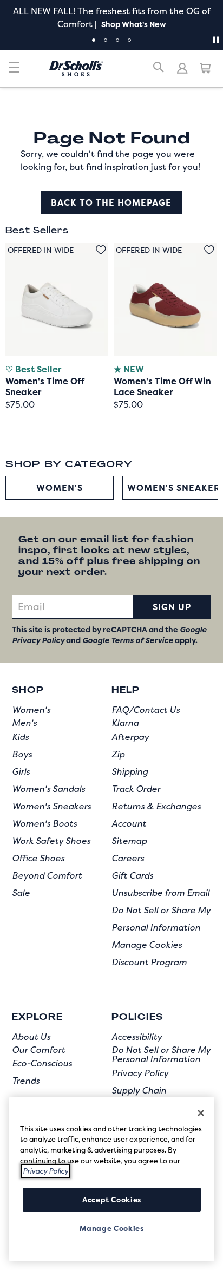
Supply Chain (139, 1090)
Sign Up (172, 607)
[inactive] (14, 71)
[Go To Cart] (206, 68)
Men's (24, 723)
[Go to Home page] (76, 68)
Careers (128, 858)
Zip (118, 754)
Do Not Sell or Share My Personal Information (161, 1054)
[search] (158, 71)
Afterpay (130, 737)
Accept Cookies (111, 1199)
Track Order (136, 789)
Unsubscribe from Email (160, 893)
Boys (22, 754)
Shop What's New (133, 24)
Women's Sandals (48, 789)
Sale (21, 893)
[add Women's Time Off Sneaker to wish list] (101, 250)
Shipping (130, 771)
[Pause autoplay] (215, 40)
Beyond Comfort (47, 875)
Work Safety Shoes (51, 841)
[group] (59, 488)
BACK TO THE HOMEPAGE (111, 202)
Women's (59, 488)
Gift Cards (132, 875)
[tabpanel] (111, 17)
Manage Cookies (147, 945)
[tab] (93, 40)
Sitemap (129, 841)
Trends (26, 1080)
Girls (21, 771)
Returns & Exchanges (156, 806)
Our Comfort (38, 1050)
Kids (20, 737)
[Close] (201, 1113)
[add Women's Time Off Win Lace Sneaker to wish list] (209, 250)
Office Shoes (38, 858)
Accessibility (137, 1037)
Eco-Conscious (42, 1063)
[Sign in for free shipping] (182, 68)
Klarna (125, 723)
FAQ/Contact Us (146, 710)
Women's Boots (44, 823)
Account (129, 823)
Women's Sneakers (51, 806)
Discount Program (149, 962)
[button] (132, 24)
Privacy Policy (140, 1073)
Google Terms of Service (127, 640)
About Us (31, 1037)
